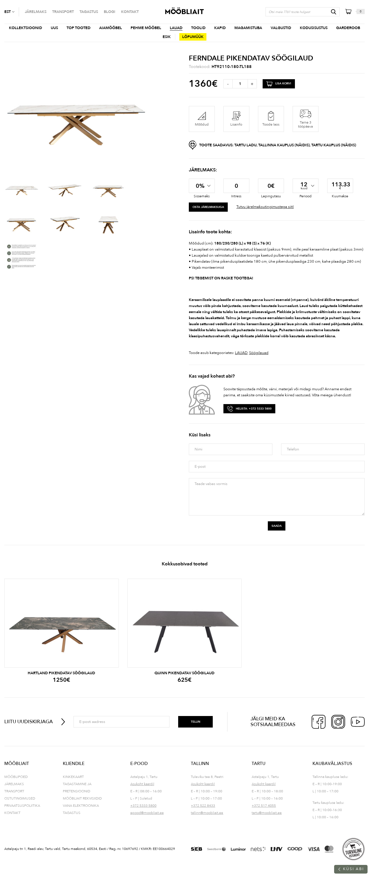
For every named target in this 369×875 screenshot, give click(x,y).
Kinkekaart (73, 776)
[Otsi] (333, 11)
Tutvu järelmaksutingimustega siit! (265, 206)
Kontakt (12, 812)
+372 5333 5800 (143, 805)
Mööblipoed (16, 776)
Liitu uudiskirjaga (28, 721)
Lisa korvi (283, 84)
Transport (14, 791)
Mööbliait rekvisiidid (82, 798)
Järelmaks (14, 784)
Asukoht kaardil (142, 784)
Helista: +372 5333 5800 (254, 409)
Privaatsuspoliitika (22, 805)
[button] (11, 12)
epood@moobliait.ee (147, 812)
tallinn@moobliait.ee (207, 812)
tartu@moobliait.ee (267, 812)
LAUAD (241, 352)
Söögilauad (258, 352)
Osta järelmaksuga (208, 207)
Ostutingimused (19, 798)
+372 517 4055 (264, 805)
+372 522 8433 (203, 805)
